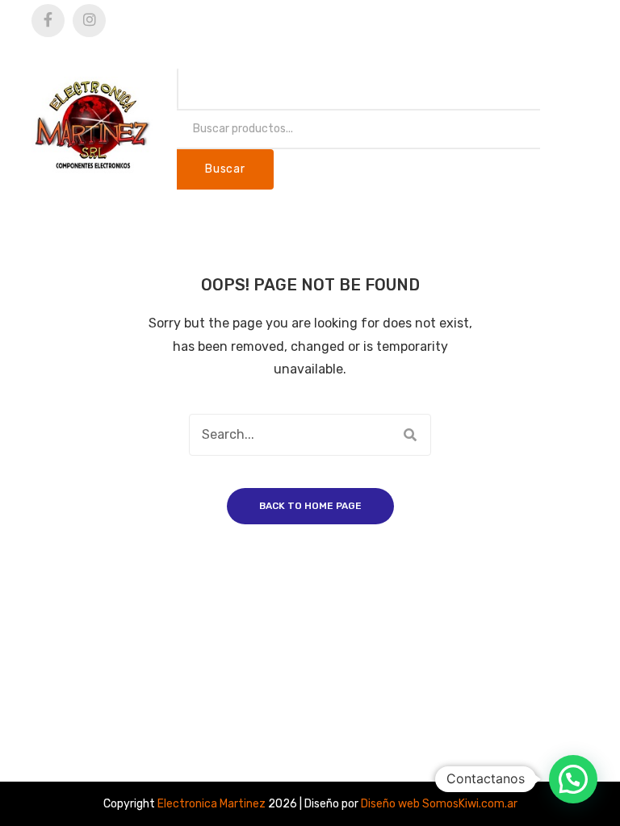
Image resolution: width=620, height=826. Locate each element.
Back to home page (310, 505)
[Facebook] (48, 20)
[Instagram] (89, 20)
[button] (573, 779)
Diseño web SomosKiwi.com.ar (439, 804)
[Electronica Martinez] (92, 124)
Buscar (225, 169)
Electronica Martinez (211, 804)
